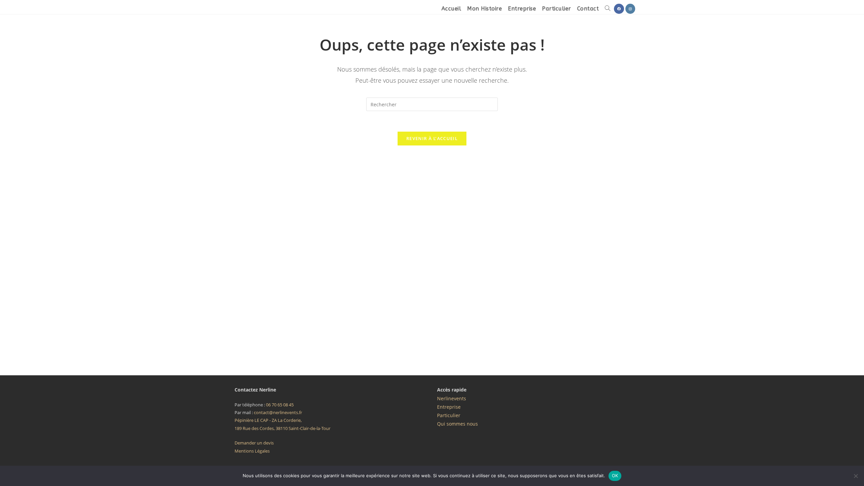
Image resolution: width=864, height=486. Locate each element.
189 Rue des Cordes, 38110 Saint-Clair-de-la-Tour (282, 428)
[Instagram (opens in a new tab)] (630, 9)
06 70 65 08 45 (280, 405)
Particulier (448, 415)
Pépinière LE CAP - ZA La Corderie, (268, 420)
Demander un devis (254, 443)
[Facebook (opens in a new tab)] (619, 9)
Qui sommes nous (457, 424)
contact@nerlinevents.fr (278, 412)
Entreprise (449, 407)
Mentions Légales (252, 451)
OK (615, 475)
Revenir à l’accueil (432, 138)
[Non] (855, 476)
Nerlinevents (451, 398)
